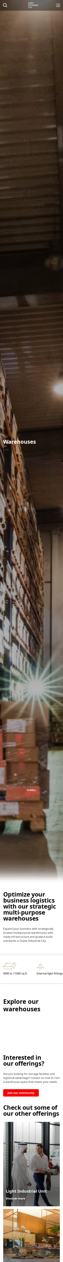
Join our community (21, 1093)
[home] (31, 5)
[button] (58, 5)
